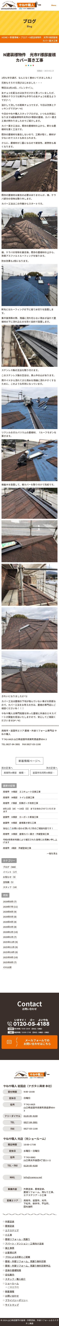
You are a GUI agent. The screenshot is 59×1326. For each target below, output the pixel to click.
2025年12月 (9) (10, 941)
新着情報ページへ (29, 761)
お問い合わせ (29, 1009)
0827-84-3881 (31, 1122)
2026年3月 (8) (9, 926)
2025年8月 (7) (9, 962)
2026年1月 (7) (9, 936)
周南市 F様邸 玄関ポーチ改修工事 (20, 803)
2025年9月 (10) (10, 957)
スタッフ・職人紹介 (15, 1279)
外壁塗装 (9, 1221)
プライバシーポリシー (16, 1300)
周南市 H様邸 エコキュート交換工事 (22, 791)
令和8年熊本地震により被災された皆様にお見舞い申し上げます (30, 841)
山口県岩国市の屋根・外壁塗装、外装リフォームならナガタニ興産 (33, 1322)
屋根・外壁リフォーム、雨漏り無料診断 (25, 1261)
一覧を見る (52, 853)
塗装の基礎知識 (13, 1270)
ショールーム (12, 1283)
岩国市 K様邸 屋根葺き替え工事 (19, 822)
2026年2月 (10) (10, 931)
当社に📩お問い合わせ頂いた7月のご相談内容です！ (28, 828)
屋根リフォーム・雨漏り (17, 1239)
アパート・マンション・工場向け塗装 (24, 1243)
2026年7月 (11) (10, 906)
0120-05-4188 (31, 1115)
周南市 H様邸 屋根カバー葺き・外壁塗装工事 (26, 834)
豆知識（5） (9, 882)
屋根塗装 (9, 1225)
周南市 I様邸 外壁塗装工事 (17, 848)
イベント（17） (10, 871)
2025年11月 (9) (10, 947)
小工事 (8, 1234)
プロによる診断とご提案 (17, 1256)
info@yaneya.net (33, 1177)
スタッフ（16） (10, 887)
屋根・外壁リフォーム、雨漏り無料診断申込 (28, 1265)
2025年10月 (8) (10, 952)
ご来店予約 (13, 1287)
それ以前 (7, 967)
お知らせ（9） (10, 876)
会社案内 (9, 1274)
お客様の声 (10, 1252)
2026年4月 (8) (9, 921)
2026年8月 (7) (9, 901)
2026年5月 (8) (9, 916)
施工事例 (9, 1247)
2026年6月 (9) (9, 911)
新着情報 (9, 1291)
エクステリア (12, 1230)
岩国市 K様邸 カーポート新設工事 (20, 817)
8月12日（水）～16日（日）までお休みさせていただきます (29, 810)
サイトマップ (12, 1304)
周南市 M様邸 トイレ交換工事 (18, 797)
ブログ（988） (10, 866)
